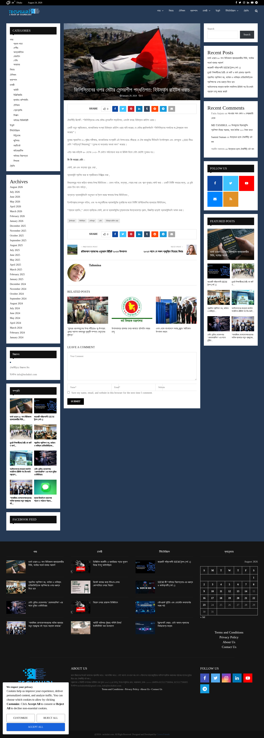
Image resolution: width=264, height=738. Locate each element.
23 (204, 605)
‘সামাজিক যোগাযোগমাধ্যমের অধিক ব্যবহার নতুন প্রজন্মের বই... (20, 501)
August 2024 (16, 303)
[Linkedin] (237, 678)
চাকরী (205, 10)
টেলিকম (182, 10)
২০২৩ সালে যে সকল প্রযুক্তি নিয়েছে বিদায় (163, 251)
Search (210, 28)
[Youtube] (247, 678)
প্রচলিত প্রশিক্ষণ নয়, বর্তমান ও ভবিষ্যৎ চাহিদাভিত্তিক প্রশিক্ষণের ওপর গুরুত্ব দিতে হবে (44, 585)
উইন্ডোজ (16, 135)
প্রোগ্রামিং (17, 110)
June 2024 (15, 313)
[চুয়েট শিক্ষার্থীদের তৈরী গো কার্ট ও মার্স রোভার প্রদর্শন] (21, 432)
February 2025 (17, 274)
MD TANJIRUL (219, 125)
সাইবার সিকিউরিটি (20, 120)
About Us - (145, 689)
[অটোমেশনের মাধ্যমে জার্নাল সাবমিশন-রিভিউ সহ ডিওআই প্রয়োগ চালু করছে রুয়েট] (21, 458)
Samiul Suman (218, 137)
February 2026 (17, 216)
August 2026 (16, 187)
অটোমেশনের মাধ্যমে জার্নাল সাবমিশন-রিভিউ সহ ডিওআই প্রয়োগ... (20, 472)
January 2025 (16, 279)
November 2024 (18, 289)
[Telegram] (204, 688)
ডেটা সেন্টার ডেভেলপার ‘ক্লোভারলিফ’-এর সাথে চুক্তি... (216, 337)
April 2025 (15, 264)
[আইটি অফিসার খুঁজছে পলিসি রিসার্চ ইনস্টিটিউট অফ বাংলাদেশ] (80, 627)
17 (212, 598)
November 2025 (18, 230)
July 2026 (15, 192)
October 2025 (17, 235)
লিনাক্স (15, 115)
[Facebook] (204, 678)
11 (221, 591)
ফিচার (171, 10)
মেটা (100, 221)
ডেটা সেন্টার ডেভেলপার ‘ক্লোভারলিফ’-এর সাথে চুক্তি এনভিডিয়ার (45, 472)
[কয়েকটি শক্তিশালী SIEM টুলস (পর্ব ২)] (45, 405)
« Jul (202, 617)
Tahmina (95, 265)
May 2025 (15, 260)
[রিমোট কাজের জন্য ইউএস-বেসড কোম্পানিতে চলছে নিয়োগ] (80, 587)
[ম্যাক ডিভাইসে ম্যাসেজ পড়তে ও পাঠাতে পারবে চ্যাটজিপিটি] (45, 487)
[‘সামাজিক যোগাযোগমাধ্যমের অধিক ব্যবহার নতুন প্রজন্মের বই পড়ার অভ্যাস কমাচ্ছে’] (21, 487)
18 (221, 598)
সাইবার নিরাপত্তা (20, 155)
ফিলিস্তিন (82, 221)
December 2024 (18, 284)
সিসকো (16, 161)
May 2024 (15, 318)
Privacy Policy (228, 637)
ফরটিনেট (16, 145)
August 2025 (16, 245)
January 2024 (16, 337)
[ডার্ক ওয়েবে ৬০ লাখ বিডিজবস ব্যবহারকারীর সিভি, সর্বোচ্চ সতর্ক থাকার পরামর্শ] (21, 405)
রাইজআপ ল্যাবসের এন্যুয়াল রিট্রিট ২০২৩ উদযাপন (104, 251)
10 (212, 591)
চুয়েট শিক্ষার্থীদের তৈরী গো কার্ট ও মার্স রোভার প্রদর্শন (228, 72)
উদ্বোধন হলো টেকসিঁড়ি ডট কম (241, 149)
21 (246, 598)
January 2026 (16, 221)
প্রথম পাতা (18, 43)
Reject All (50, 718)
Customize (20, 718)
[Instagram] (226, 678)
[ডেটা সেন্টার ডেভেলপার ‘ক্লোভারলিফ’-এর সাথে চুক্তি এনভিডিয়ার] (45, 458)
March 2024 (16, 327)
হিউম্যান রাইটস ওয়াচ (112, 221)
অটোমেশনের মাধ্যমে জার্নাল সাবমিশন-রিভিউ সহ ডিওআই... (243, 309)
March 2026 (16, 211)
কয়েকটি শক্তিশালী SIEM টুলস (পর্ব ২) (224, 67)
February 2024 (17, 332)
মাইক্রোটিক (18, 150)
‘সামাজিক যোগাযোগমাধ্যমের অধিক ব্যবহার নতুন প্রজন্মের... (243, 336)
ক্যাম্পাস (193, 10)
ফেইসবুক (92, 221)
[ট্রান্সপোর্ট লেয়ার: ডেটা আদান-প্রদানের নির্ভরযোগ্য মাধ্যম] (145, 627)
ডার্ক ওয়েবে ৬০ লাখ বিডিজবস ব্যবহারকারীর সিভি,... (20, 418)
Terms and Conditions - (113, 689)
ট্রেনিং (246, 10)
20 (238, 598)
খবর (159, 10)
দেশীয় (15, 48)
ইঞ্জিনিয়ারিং (17, 95)
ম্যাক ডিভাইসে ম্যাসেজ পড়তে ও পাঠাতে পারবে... (43, 499)
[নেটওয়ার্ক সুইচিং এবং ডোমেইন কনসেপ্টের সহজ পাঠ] (145, 607)
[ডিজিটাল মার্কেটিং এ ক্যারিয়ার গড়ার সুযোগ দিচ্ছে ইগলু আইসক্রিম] (80, 566)
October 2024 (17, 293)
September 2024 (18, 298)
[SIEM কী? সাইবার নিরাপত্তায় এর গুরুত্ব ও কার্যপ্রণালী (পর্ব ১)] (145, 587)
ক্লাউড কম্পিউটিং (20, 100)
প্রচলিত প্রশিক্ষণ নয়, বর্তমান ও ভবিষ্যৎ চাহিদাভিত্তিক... (44, 444)
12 (229, 591)
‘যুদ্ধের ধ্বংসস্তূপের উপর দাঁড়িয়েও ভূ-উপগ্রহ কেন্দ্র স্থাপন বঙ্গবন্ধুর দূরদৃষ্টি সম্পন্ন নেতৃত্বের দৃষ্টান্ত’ (86, 331)
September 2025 (18, 240)
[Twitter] (215, 678)
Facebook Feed (24, 519)
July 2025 (15, 250)
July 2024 (15, 308)
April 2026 (15, 206)
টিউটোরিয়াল (230, 10)
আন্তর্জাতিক (18, 52)
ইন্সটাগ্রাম (72, 221)
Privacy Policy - (132, 689)
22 (254, 598)
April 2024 (15, 323)
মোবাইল (16, 56)
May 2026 (15, 201)
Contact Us (229, 647)
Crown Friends (163, 734)
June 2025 (15, 255)
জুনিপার (16, 140)
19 (229, 598)
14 (246, 591)
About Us (229, 642)
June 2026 (15, 196)
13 (238, 591)
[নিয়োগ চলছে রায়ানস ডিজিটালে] (80, 607)
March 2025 (16, 269)
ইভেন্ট (218, 10)
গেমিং (15, 60)
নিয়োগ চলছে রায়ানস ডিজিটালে (105, 602)
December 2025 (18, 226)
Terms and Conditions (229, 632)
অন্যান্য (16, 64)
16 (204, 598)
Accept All (35, 727)
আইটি (15, 90)
